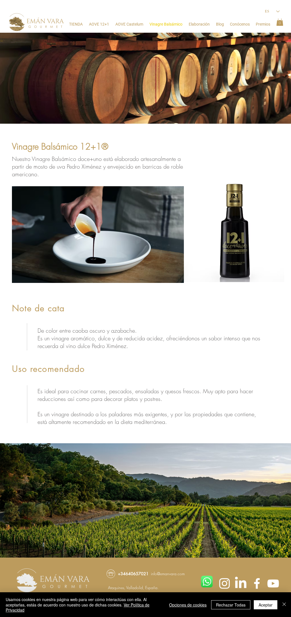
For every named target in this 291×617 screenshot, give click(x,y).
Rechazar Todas (231, 605)
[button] (279, 21)
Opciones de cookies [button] (188, 605)
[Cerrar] (284, 604)
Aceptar (266, 605)
